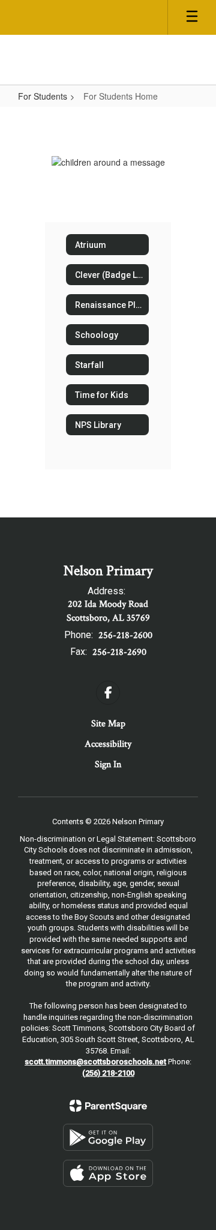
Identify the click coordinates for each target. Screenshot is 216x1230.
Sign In (108, 764)
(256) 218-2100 (108, 1073)
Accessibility (108, 744)
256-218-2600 (125, 635)
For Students (42, 96)
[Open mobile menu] (192, 17)
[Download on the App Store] (108, 1173)
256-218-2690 (119, 652)
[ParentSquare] (108, 1106)
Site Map (108, 723)
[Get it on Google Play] (108, 1137)
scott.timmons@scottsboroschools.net (95, 1061)
